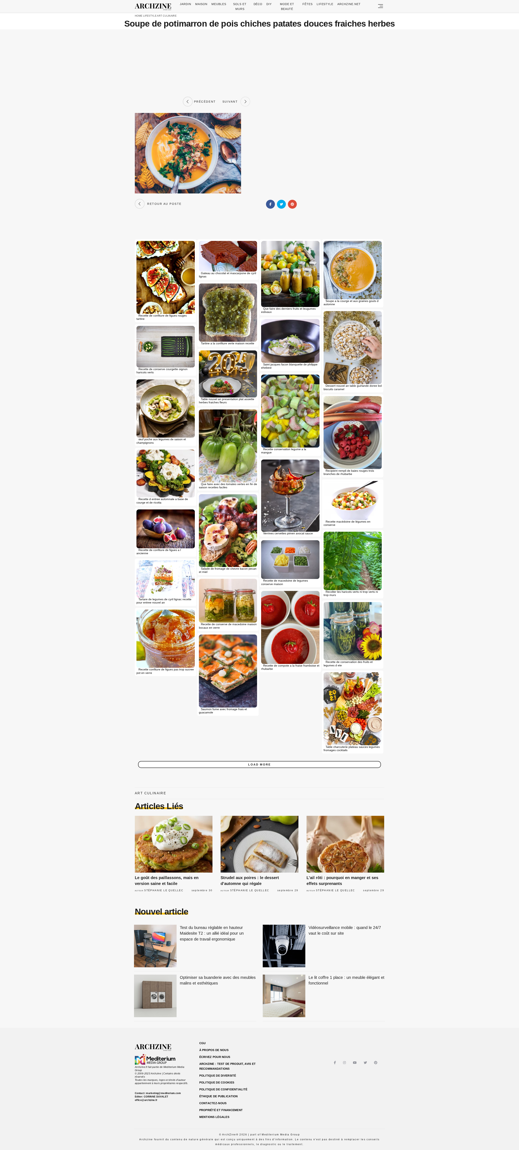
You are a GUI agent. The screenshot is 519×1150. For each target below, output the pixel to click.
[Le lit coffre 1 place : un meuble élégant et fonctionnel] (284, 996)
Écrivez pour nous (214, 1057)
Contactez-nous (213, 1103)
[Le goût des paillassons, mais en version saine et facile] (173, 844)
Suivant (231, 101)
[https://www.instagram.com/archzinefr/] (345, 1062)
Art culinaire (167, 15)
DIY (269, 4)
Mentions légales (214, 1117)
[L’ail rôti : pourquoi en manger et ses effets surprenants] (345, 844)
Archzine (154, 6)
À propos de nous (213, 1050)
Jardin (185, 4)
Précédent (204, 101)
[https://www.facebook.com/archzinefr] (335, 1062)
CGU (202, 1043)
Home (138, 15)
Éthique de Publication (218, 1096)
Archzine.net (349, 4)
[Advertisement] (259, 63)
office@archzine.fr (146, 1100)
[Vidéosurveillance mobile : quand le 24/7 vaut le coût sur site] (284, 946)
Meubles (218, 4)
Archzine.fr (156, 1047)
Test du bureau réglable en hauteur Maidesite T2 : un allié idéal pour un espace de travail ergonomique (212, 933)
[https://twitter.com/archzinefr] (366, 1062)
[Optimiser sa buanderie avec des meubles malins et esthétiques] (155, 996)
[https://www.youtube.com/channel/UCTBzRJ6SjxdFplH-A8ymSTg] (355, 1062)
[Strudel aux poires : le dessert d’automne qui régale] (259, 844)
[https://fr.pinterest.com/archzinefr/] (376, 1062)
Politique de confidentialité (223, 1089)
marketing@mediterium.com (163, 1093)
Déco (258, 4)
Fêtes (307, 4)
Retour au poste (163, 203)
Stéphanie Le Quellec (163, 890)
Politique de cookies (216, 1082)
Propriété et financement (221, 1110)
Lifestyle (325, 4)
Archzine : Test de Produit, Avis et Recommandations (227, 1066)
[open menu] (380, 6)
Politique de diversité (217, 1075)
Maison (201, 4)
